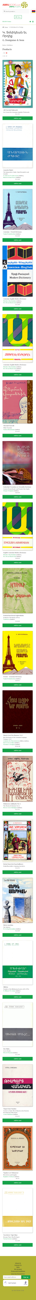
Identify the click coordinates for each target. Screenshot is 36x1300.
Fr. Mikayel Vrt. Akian (9, 991)
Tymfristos (6, 619)
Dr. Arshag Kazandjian (9, 929)
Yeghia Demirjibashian (9, 234)
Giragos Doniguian (8, 491)
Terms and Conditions (18, 1271)
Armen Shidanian (8, 1114)
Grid (7, 53)
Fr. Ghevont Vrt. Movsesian (10, 175)
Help (18, 1267)
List (4, 53)
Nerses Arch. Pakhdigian (10, 807)
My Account (18, 1269)
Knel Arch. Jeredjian (8, 742)
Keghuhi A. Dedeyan (8, 1176)
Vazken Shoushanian (9, 429)
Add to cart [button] (17, 118)
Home (6, 27)
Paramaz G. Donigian (9, 744)
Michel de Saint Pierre (9, 177)
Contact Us (18, 1265)
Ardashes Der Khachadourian (11, 741)
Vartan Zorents (7, 1239)
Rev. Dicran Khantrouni (9, 302)
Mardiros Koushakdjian (9, 301)
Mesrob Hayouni (7, 1052)
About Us (18, 1263)
